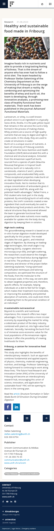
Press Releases (11, 473)
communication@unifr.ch (16, 459)
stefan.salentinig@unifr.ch (17, 433)
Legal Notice (16, 529)
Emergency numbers (29, 529)
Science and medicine (29, 473)
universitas (10, 519)
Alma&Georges (12, 511)
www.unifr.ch (8, 496)
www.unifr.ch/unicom (15, 462)
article (17, 393)
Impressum (6, 529)
